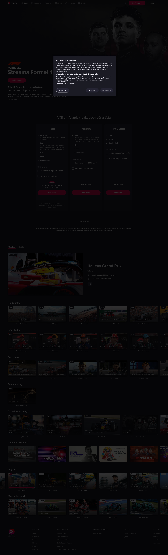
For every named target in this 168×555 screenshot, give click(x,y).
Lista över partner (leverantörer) (65, 83)
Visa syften (62, 90)
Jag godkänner (107, 90)
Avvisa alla (92, 90)
